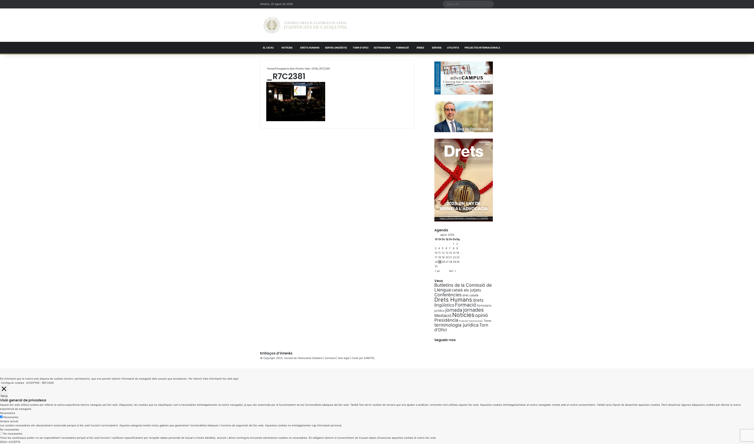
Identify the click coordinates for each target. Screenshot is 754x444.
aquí (235, 378)
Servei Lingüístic (336, 47)
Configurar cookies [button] (12, 382)
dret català (470, 295)
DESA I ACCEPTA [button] (10, 441)
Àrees (420, 47)
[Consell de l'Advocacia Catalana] (305, 25)
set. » (452, 270)
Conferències (448, 294)
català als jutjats (466, 290)
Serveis (437, 47)
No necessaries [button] (9, 429)
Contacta (330, 358)
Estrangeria (382, 47)
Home (270, 68)
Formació (402, 47)
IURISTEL (369, 358)
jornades (473, 310)
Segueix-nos (445, 340)
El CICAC (268, 47)
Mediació (442, 315)
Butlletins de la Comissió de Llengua (463, 287)
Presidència (446, 320)
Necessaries (10, 417)
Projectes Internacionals (471, 321)
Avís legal (343, 358)
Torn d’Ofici (360, 47)
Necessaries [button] (7, 413)
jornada (453, 310)
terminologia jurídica (456, 325)
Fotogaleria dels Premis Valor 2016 (296, 68)
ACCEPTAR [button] (32, 382)
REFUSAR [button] (48, 382)
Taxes (487, 320)
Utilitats (453, 47)
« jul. (437, 270)
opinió (481, 315)
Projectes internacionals (482, 47)
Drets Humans (309, 47)
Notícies (287, 47)
